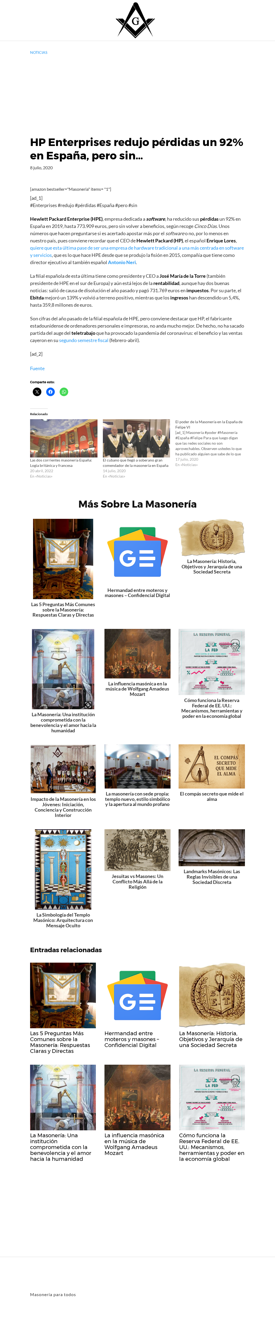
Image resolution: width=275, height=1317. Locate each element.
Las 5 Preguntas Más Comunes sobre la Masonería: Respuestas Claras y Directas (63, 609)
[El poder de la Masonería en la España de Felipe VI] (211, 443)
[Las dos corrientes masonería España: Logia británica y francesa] (63, 438)
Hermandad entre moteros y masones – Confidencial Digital (137, 592)
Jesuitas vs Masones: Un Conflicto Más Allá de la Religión (137, 881)
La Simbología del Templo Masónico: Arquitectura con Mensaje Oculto (63, 920)
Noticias (38, 52)
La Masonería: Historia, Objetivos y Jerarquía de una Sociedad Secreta (212, 566)
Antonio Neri (122, 262)
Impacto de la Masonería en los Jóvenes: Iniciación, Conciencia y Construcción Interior (63, 807)
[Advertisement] (137, 95)
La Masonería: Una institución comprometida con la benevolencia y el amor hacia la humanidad (63, 722)
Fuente (37, 368)
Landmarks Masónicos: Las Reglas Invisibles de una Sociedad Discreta (212, 876)
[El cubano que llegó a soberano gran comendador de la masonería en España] (136, 438)
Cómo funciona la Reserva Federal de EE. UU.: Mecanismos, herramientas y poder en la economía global (212, 708)
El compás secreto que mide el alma (212, 796)
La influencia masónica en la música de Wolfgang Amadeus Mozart (137, 689)
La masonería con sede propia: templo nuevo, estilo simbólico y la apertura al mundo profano (137, 799)
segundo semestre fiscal (83, 340)
